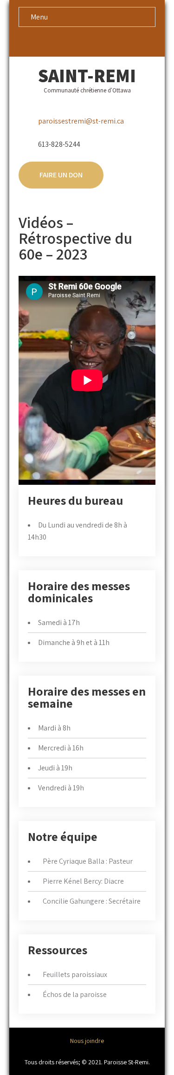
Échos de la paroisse (75, 994)
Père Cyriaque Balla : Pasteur (88, 861)
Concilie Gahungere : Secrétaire (92, 901)
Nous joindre (87, 1040)
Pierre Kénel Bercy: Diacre (83, 881)
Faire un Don (61, 175)
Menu (39, 17)
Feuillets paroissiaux (75, 974)
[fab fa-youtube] (96, 41)
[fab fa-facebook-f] (78, 41)
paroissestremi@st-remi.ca (81, 121)
